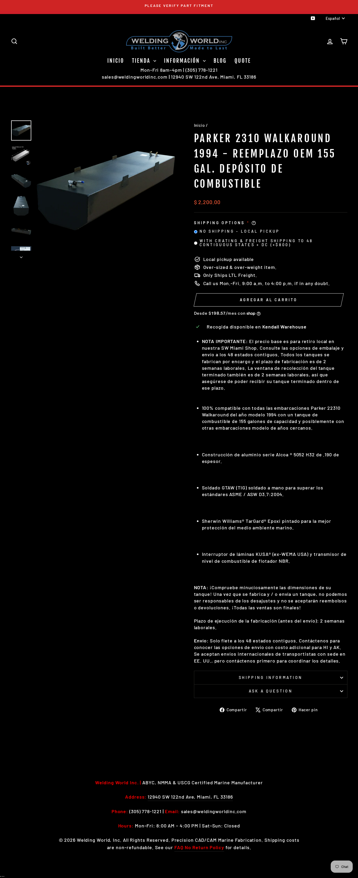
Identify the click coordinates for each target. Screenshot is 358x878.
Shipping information (270, 677)
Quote (243, 60)
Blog (220, 60)
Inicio (115, 60)
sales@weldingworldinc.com (134, 77)
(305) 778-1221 (201, 70)
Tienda (142, 60)
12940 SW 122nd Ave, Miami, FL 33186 (213, 77)
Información (183, 60)
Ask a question (271, 691)
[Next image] (21, 255)
